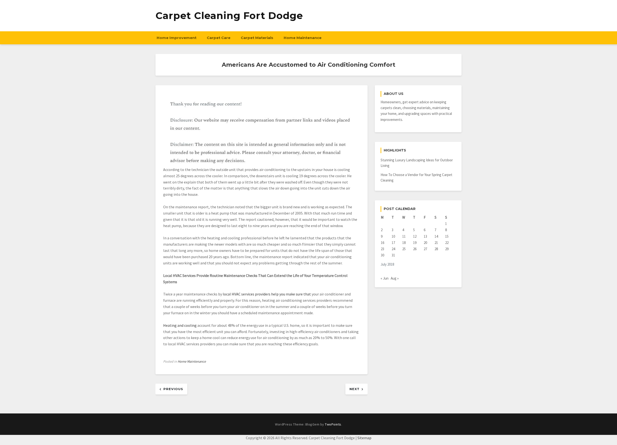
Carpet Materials (257, 37)
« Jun (385, 278)
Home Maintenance (303, 37)
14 (436, 236)
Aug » (395, 278)
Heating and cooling (180, 325)
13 (425, 236)
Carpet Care (218, 37)
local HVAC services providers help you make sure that (267, 294)
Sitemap (364, 437)
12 (414, 236)
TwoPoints (333, 424)
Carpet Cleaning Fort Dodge (229, 15)
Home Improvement (176, 37)
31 (393, 255)
